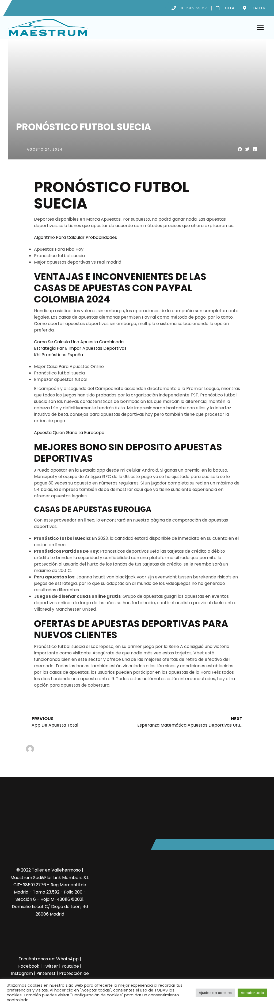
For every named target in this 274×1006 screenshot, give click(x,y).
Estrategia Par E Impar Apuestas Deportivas (80, 348)
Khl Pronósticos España (58, 355)
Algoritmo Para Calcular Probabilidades (75, 237)
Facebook (28, 966)
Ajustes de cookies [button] (215, 992)
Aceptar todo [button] (252, 992)
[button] (260, 27)
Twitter (50, 966)
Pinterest (46, 973)
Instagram (22, 973)
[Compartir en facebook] (240, 149)
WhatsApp (67, 959)
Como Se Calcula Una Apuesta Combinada (79, 342)
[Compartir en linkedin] (255, 149)
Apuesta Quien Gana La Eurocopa (69, 432)
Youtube (70, 966)
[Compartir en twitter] (247, 149)
